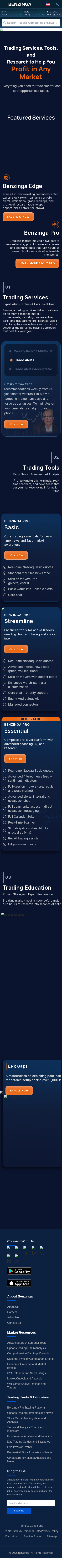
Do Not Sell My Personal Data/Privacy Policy (31, 1531)
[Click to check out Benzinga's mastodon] (17, 1259)
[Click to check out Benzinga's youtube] (42, 1251)
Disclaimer (11, 1536)
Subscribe (19, 1510)
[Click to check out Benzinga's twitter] (33, 1251)
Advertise (13, 1317)
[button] (48, 4)
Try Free (15, 758)
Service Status (32, 1536)
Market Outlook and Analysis (24, 1378)
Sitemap (51, 1536)
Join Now (16, 424)
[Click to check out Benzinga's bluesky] (9, 1259)
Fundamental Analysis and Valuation (29, 1436)
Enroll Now (19, 1090)
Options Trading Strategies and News (30, 1412)
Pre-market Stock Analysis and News (29, 1452)
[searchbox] (33, 22)
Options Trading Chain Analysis (26, 1348)
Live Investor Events (19, 1447)
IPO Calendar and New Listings (26, 1373)
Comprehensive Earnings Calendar (28, 1353)
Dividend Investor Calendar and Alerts (30, 1358)
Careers (12, 1312)
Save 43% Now (18, 216)
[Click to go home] (19, 4)
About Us (13, 1306)
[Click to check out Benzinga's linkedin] (25, 1251)
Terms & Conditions (31, 1525)
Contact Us (14, 1322)
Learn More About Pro (37, 263)
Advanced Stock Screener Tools (26, 1342)
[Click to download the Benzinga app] (19, 1271)
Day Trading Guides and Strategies (28, 1441)
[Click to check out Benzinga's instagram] (17, 1251)
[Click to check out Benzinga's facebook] (9, 1251)
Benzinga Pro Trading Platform (26, 1407)
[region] (31, 392)
